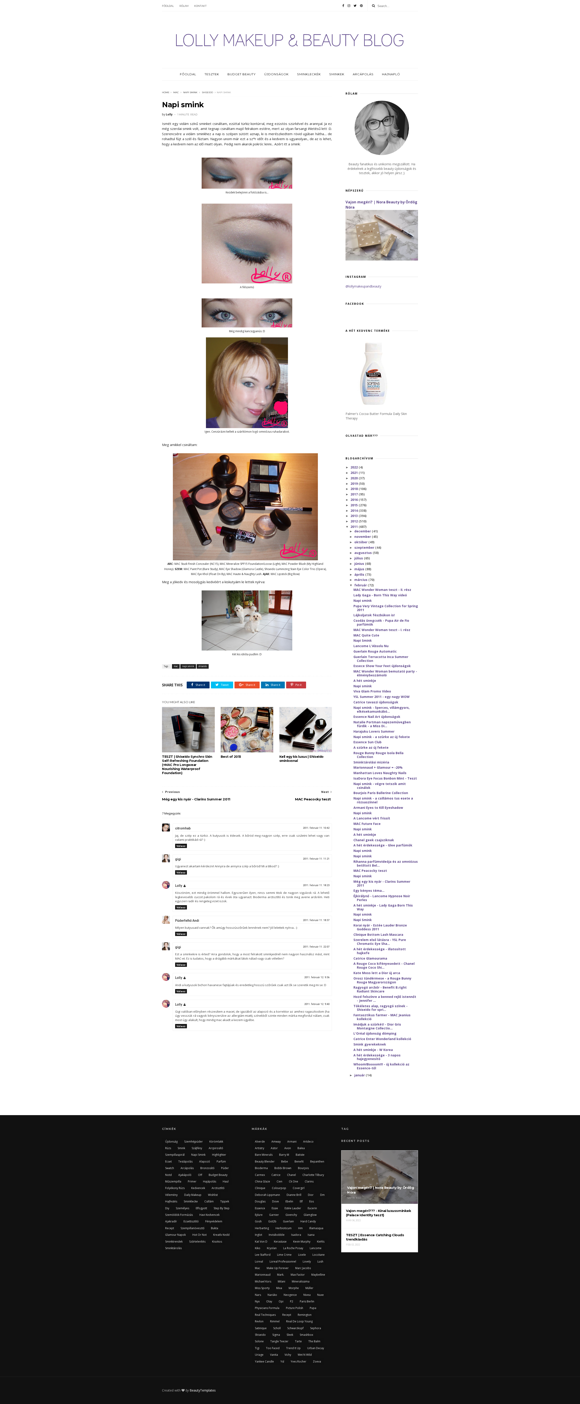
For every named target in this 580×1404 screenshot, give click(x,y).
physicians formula (267, 1308)
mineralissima (300, 1281)
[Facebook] (343, 5)
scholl (277, 1328)
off (200, 1175)
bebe (284, 1161)
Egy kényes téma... (368, 890)
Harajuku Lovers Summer (373, 731)
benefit (299, 1161)
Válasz (181, 846)
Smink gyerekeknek (369, 1044)
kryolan (272, 1248)
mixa (279, 1288)
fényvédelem (213, 1221)
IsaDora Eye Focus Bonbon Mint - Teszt (385, 778)
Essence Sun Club (367, 742)
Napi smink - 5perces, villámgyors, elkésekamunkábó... (381, 709)
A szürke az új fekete (371, 747)
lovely (307, 1261)
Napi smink (362, 600)
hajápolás (209, 1181)
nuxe (320, 1295)
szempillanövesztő (192, 1228)
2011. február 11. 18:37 (316, 920)
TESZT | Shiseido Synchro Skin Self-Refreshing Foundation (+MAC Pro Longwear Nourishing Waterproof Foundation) (187, 765)
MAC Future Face (367, 823)
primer (192, 1181)
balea (301, 1148)
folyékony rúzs (175, 1188)
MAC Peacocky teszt (370, 870)
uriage (259, 1355)
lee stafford (263, 1255)
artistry (259, 1148)
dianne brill (294, 1195)
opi (281, 1301)
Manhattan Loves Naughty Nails (379, 773)
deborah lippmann (267, 1195)
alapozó (204, 1161)
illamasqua (316, 1228)
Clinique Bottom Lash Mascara (378, 934)
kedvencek (198, 1188)
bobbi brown (282, 1168)
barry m (284, 1155)
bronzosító (207, 1168)
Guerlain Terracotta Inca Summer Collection (380, 659)
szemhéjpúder (193, 1141)
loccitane (318, 1255)
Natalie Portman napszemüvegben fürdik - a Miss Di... (382, 724)
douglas (260, 1201)
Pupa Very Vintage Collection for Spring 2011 (385, 608)
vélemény (171, 1195)
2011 (354, 526)
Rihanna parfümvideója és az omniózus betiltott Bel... (385, 863)
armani (292, 1141)
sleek (290, 1335)
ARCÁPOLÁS (363, 74)
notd (168, 1175)
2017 (354, 494)
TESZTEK (212, 74)
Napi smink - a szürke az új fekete (381, 737)
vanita (274, 1355)
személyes (182, 1208)
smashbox (306, 1335)
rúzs (168, 1148)
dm (322, 1195)
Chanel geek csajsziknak (373, 840)
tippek (224, 1201)
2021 (354, 472)
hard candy (308, 1221)
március (361, 580)
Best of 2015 (231, 757)
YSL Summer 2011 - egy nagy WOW (381, 697)
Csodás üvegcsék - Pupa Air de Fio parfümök (381, 622)
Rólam (183, 5)
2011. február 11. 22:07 (316, 946)
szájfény (197, 1148)
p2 (291, 1301)
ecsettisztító (191, 1221)
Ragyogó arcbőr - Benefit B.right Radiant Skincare (380, 989)
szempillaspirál (175, 1155)
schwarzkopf (295, 1328)
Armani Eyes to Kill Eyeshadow (378, 807)
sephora (315, 1328)
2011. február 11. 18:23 (316, 885)
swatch (169, 1168)
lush (320, 1261)
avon (287, 1148)
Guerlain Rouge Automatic (375, 651)
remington (305, 1315)
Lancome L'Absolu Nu (371, 646)
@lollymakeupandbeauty (363, 286)
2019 (354, 483)
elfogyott (201, 1208)
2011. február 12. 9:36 (316, 977)
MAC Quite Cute (366, 635)
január (360, 1075)
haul (226, 1181)
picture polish (294, 1308)
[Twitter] (355, 5)
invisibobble (277, 1235)
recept (169, 1228)
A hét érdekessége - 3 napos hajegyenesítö (377, 1057)
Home (165, 92)
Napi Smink (362, 640)
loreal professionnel (283, 1261)
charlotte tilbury (313, 1175)
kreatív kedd (221, 1235)
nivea (307, 1295)
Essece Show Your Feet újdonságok (382, 666)
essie (275, 1208)
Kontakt (200, 5)
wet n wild (305, 1355)
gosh (258, 1221)
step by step (222, 1208)
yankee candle (264, 1361)
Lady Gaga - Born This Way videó (380, 595)
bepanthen (317, 1161)
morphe (294, 1288)
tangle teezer (279, 1341)
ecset (168, 1161)
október (361, 542)
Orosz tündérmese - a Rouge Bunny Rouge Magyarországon (382, 980)
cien (279, 1181)
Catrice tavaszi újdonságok (375, 702)
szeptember (364, 547)
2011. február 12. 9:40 (316, 1004)
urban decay (315, 1348)
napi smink (190, 92)
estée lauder (293, 1208)
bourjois (303, 1168)
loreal (259, 1261)
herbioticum (284, 1228)
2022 (354, 467)
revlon (259, 1321)
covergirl (298, 1188)
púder (225, 1168)
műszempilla (173, 1181)
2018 (354, 489)
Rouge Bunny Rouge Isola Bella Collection (378, 755)
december (363, 531)
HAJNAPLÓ (391, 74)
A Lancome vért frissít (371, 818)
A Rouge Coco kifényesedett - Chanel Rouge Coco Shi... (384, 965)
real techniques (265, 1315)
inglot (258, 1235)
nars (258, 1295)
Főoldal (168, 5)
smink (181, 1148)
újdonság (171, 1141)
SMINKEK (336, 74)
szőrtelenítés (197, 1241)
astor (274, 1148)
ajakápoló (184, 1175)
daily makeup (192, 1195)
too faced (273, 1348)
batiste (300, 1155)
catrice (275, 1175)
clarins (309, 1181)
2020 (354, 478)
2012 (354, 521)
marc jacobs (303, 1268)
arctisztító (218, 1188)
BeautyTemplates (203, 1390)
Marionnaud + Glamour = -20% (378, 767)
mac (176, 92)
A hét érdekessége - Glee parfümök (382, 845)
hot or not (199, 1235)
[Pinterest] (361, 5)
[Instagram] (349, 5)
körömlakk (216, 1141)
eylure (259, 1215)
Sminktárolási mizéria (371, 762)
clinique (260, 1188)
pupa (313, 1308)
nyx (257, 1301)
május (359, 569)
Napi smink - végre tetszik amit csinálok (379, 786)
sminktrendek (174, 1241)
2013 (354, 516)
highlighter (219, 1155)
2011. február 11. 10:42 (316, 827)
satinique (261, 1328)
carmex (260, 1175)
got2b (272, 1221)
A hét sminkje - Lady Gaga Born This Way (383, 907)
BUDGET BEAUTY (241, 74)
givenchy (291, 1215)
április (359, 574)
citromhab (183, 828)
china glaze (262, 1181)
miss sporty (262, 1288)
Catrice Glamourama (370, 958)
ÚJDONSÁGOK (276, 74)
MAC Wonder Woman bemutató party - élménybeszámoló (385, 673)
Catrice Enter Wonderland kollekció (382, 1039)
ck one (293, 1181)
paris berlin (307, 1301)
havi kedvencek (209, 1215)
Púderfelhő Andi (187, 920)
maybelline (318, 1275)
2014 (354, 510)
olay (269, 1301)
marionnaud (263, 1275)
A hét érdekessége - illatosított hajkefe (379, 951)
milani (281, 1281)
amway (276, 1141)
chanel (291, 1175)
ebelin (289, 1201)
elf (301, 1201)
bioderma (261, 1168)
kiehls (320, 1241)
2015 (354, 505)
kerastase (280, 1241)
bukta (214, 1228)
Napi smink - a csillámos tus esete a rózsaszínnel (383, 800)
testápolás (185, 1161)
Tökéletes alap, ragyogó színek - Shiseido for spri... (380, 1008)
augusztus (363, 553)
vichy (288, 1355)
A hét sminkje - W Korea (373, 1050)
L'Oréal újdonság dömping (374, 1033)
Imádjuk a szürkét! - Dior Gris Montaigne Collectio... (377, 1026)
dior (311, 1195)
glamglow (310, 1215)
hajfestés (171, 1201)
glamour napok (175, 1235)
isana (311, 1235)
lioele (302, 1255)
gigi (178, 859)
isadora (296, 1235)
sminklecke (191, 1201)
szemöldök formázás (179, 1215)
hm (300, 1228)
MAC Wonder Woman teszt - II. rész (382, 589)
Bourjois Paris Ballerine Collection (380, 793)
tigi (257, 1348)
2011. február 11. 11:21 (316, 858)
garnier (274, 1215)
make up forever (278, 1268)
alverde (260, 1141)
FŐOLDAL (188, 74)
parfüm (221, 1161)
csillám (209, 1201)
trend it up (293, 1348)
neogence (290, 1295)
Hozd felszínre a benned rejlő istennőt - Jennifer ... (384, 998)
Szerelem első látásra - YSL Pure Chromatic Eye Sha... (379, 942)
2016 (354, 499)
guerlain (288, 1221)
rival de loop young (299, 1321)
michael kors (263, 1281)
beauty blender (265, 1161)
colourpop (279, 1188)
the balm (314, 1341)
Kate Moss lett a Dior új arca (376, 973)
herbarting (262, 1228)
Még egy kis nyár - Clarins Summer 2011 (381, 883)
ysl (282, 1361)
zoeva (317, 1361)
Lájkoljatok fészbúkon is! (374, 615)
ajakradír (171, 1221)
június (359, 563)
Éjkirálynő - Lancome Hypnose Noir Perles (381, 898)
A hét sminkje (364, 680)
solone (259, 1341)
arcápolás (187, 1168)
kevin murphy (301, 1241)
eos (311, 1201)
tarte (298, 1341)
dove (275, 1201)
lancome (315, 1248)
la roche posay (293, 1248)
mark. (280, 1275)
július (359, 558)
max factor (298, 1275)
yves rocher (298, 1361)
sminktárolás (173, 1248)
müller (309, 1288)
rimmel (275, 1321)
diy (167, 1208)
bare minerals (264, 1155)
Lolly (178, 885)
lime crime (284, 1255)
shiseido (207, 92)
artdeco (308, 1141)
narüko (272, 1295)
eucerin (312, 1208)
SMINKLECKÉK (309, 74)
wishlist (213, 1195)
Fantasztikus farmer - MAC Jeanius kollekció (382, 1017)
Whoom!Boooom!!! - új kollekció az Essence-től (381, 1066)
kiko (257, 1248)
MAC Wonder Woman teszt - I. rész (381, 630)
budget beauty (218, 1175)
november (363, 536)
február (361, 585)
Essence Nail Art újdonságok (376, 716)
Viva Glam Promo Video (372, 691)
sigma (276, 1335)
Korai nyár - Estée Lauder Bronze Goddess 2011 (380, 927)
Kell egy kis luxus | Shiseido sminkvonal (301, 759)
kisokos (217, 1241)
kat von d (261, 1241)
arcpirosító (216, 1148)
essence (260, 1208)
